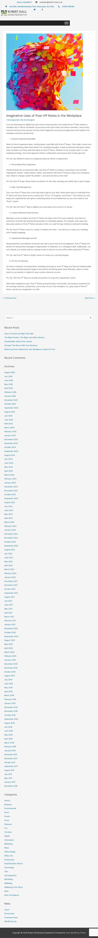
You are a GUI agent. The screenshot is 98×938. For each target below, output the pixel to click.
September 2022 (11, 546)
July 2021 (8, 601)
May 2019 (8, 688)
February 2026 (10, 392)
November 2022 (11, 538)
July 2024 (8, 459)
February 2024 (10, 479)
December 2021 (10, 581)
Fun (5, 828)
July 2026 (8, 376)
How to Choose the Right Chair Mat (18, 334)
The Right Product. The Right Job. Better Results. (24, 337)
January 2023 (10, 530)
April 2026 (8, 388)
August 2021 (9, 597)
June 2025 (8, 420)
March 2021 (9, 617)
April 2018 (8, 739)
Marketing (8, 844)
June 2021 (8, 605)
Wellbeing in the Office (13, 887)
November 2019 (10, 668)
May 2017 (8, 778)
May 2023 (8, 514)
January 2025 (10, 435)
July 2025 (8, 416)
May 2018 (8, 735)
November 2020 (11, 628)
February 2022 (10, 573)
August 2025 (9, 412)
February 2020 (10, 656)
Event (6, 812)
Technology (9, 867)
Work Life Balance (11, 895)
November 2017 (10, 758)
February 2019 (10, 699)
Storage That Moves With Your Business (20, 345)
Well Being (8, 879)
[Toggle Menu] (66, 23)
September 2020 (11, 636)
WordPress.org (10, 921)
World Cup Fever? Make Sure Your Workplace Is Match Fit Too (29, 349)
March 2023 (9, 522)
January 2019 (10, 703)
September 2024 (11, 451)
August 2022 (9, 550)
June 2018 (8, 731)
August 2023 (9, 502)
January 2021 (9, 624)
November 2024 (11, 443)
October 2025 (10, 404)
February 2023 (10, 526)
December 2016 (10, 786)
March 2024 (9, 475)
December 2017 (10, 754)
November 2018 (10, 711)
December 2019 (10, 664)
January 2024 (10, 483)
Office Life (8, 856)
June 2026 (8, 380)
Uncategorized (13, 120)
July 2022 (8, 554)
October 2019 (10, 672)
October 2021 (9, 589)
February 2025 (10, 431)
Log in (6, 910)
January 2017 (9, 782)
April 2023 (8, 518)
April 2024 (8, 471)
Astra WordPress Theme (76, 933)
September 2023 (11, 498)
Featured (8, 824)
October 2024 (10, 447)
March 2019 (9, 695)
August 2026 (9, 372)
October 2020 (10, 632)
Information (9, 840)
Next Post (90, 298)
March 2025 (9, 428)
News (6, 848)
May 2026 (8, 384)
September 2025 (11, 408)
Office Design (9, 852)
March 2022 (9, 569)
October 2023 (10, 494)
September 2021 (11, 593)
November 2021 (10, 585)
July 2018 (8, 727)
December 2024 (11, 439)
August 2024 (9, 455)
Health (7, 836)
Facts (6, 820)
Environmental (10, 808)
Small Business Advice (13, 863)
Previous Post (9, 298)
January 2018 (9, 751)
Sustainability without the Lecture (18, 341)
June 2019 (8, 684)
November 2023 (11, 491)
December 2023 (11, 487)
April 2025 (8, 424)
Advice (7, 801)
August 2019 (9, 676)
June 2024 (8, 463)
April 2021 (8, 613)
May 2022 (8, 561)
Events (7, 816)
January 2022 (10, 577)
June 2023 (8, 510)
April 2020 (8, 648)
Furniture (8, 832)
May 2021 (8, 609)
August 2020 (9, 640)
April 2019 (8, 692)
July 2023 (8, 506)
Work (6, 891)
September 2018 (11, 719)
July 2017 (8, 774)
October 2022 (10, 542)
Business (8, 805)
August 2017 (9, 770)
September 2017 (11, 766)
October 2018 (9, 715)
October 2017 (9, 762)
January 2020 (10, 660)
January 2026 (10, 396)
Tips (6, 871)
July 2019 (8, 680)
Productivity (9, 860)
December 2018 (10, 707)
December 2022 (11, 534)
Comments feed (10, 918)
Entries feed (9, 914)
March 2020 (9, 652)
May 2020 (8, 644)
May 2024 (8, 467)
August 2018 (9, 723)
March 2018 (9, 743)
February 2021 (10, 620)
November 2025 (11, 400)
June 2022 (8, 558)
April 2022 (8, 565)
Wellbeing (8, 883)
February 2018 (10, 747)
